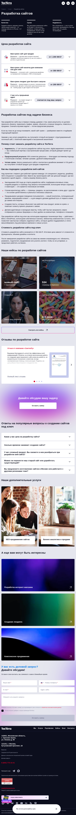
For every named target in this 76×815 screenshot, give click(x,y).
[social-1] (31, 803)
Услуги (40, 728)
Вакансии (3, 749)
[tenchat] (35, 803)
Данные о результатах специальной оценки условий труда (16, 755)
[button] (71, 365)
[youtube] (21, 803)
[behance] (26, 803)
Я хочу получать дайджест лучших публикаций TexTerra (19, 710)
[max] (18, 771)
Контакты (71, 728)
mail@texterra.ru (8, 788)
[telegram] (14, 771)
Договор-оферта (5, 758)
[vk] (12, 803)
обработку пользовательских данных (51, 707)
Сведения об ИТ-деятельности (9, 752)
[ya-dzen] (17, 803)
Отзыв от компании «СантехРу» (20, 348)
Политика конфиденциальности (9, 810)
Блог (64, 728)
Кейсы (57, 728)
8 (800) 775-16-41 (8, 763)
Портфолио (49, 728)
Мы (35, 728)
